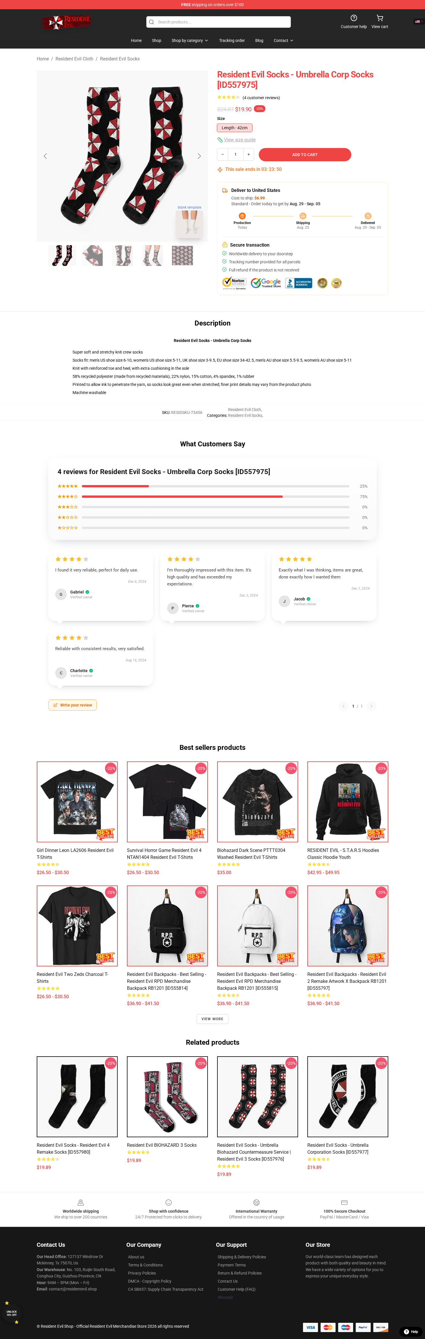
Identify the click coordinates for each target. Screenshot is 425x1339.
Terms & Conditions (145, 1265)
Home (43, 59)
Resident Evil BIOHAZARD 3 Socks (162, 1145)
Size (221, 118)
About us (136, 1257)
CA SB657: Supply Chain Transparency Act (166, 1289)
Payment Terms (232, 1265)
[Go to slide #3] (122, 255)
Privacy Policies (142, 1273)
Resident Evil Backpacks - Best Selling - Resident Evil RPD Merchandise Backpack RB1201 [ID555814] (166, 981)
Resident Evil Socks (120, 59)
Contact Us (228, 1281)
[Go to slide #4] (152, 255)
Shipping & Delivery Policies (242, 1257)
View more (213, 1019)
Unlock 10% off (12, 1313)
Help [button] (414, 1332)
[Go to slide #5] (182, 255)
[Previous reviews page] (343, 706)
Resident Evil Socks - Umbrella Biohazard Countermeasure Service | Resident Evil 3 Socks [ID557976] (254, 1152)
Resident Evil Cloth (74, 59)
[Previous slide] (46, 156)
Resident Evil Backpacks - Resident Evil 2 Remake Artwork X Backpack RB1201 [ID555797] (347, 981)
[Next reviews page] (371, 706)
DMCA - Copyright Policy (149, 1281)
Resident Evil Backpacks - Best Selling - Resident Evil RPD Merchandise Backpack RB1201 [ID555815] (256, 981)
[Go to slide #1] (62, 255)
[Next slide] (199, 156)
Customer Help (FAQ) (237, 1289)
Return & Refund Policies (240, 1273)
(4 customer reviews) (261, 97)
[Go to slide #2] (92, 255)
